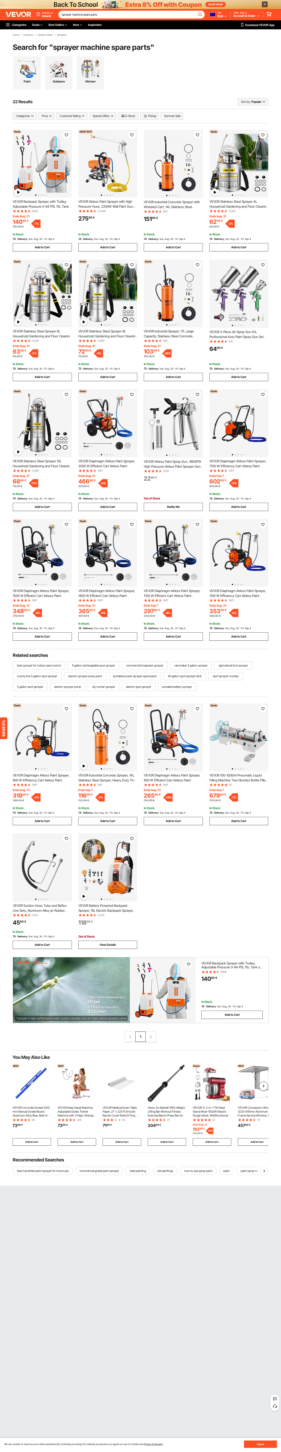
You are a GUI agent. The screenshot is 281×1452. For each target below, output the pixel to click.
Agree (260, 1444)
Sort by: (246, 101)
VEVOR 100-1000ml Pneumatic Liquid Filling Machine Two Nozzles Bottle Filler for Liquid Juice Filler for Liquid (238, 780)
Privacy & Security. (153, 1444)
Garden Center (45, 34)
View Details (108, 944)
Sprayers (61, 34)
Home (16, 34)
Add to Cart (42, 247)
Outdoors (28, 34)
